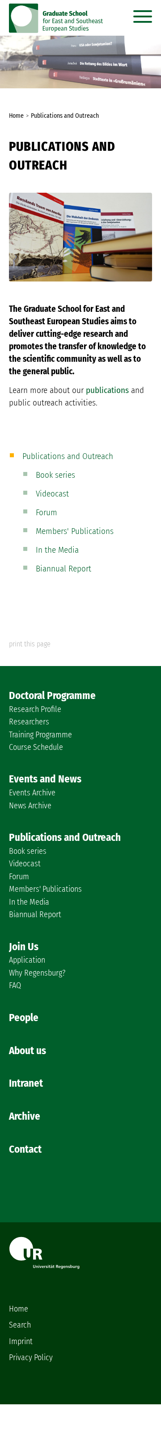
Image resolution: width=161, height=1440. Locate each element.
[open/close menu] (142, 14)
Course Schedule (36, 747)
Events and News (45, 779)
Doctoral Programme (52, 695)
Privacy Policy (31, 1357)
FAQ (15, 985)
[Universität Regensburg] (44, 1266)
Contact (25, 1149)
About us (27, 1050)
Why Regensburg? (37, 973)
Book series (55, 475)
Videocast (52, 493)
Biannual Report (63, 568)
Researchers (29, 722)
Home (18, 1309)
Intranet (26, 1083)
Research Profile (35, 709)
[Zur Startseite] (56, 30)
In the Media (57, 550)
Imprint (21, 1341)
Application (27, 960)
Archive (24, 1116)
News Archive (30, 806)
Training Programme (40, 735)
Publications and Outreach (67, 456)
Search (20, 1325)
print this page (30, 644)
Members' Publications (75, 531)
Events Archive (32, 793)
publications (107, 390)
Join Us (23, 946)
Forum (46, 512)
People (23, 1017)
